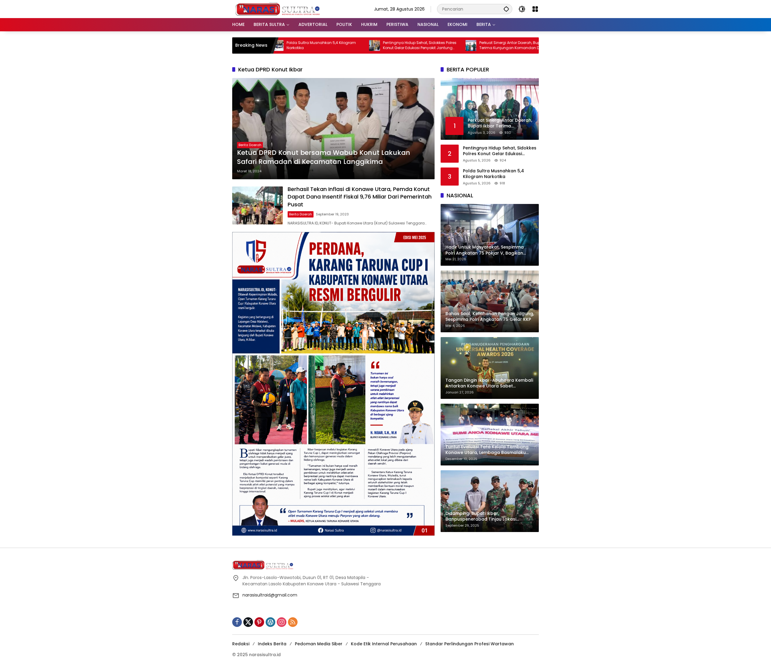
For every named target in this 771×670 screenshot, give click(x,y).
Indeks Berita (272, 644)
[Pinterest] (259, 622)
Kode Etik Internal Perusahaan (384, 644)
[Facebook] (237, 622)
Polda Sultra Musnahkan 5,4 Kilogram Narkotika (274, 45)
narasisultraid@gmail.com (269, 595)
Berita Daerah (250, 144)
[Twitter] (248, 622)
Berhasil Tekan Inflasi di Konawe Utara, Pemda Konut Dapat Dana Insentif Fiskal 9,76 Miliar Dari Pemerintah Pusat (360, 196)
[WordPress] (270, 622)
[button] (506, 9)
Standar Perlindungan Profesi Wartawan (469, 644)
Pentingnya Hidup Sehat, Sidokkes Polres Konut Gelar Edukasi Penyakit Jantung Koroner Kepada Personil (373, 45)
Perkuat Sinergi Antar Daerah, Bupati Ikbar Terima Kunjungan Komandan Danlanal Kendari (470, 45)
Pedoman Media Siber (318, 644)
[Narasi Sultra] (277, 9)
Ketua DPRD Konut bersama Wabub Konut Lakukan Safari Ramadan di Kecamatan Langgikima (323, 157)
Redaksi (240, 644)
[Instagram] (281, 622)
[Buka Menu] (535, 9)
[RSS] (293, 622)
